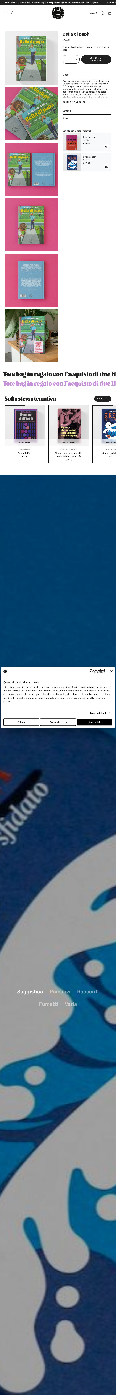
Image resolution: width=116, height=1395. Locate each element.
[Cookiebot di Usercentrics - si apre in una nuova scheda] (92, 671)
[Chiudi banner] (111, 671)
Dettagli (67, 110)
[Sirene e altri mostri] (72, 162)
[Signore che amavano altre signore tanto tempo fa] (69, 425)
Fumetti (48, 1004)
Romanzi (60, 992)
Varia (71, 1004)
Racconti (88, 992)
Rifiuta (21, 722)
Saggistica (30, 992)
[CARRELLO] (109, 13)
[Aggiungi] (106, 146)
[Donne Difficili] (25, 425)
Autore (66, 118)
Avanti (108, 425)
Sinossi (66, 74)
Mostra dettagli (98, 713)
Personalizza (56, 722)
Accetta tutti (94, 722)
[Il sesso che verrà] (72, 142)
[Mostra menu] (6, 13)
